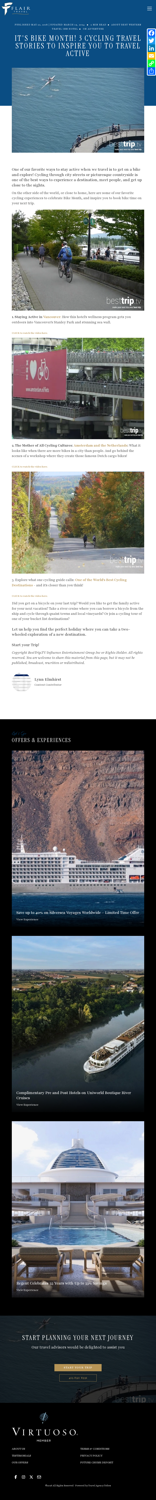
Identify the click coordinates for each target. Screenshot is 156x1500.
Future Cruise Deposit (96, 1462)
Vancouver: (52, 317)
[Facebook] (151, 33)
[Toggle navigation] (149, 8)
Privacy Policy (91, 1455)
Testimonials (21, 1455)
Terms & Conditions (94, 1449)
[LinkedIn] (151, 48)
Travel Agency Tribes (99, 1485)
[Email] (151, 56)
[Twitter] (151, 40)
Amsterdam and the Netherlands (100, 445)
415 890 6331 (78, 1378)
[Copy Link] (151, 63)
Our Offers (20, 1462)
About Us (18, 1449)
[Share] (151, 71)
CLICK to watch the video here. (30, 333)
